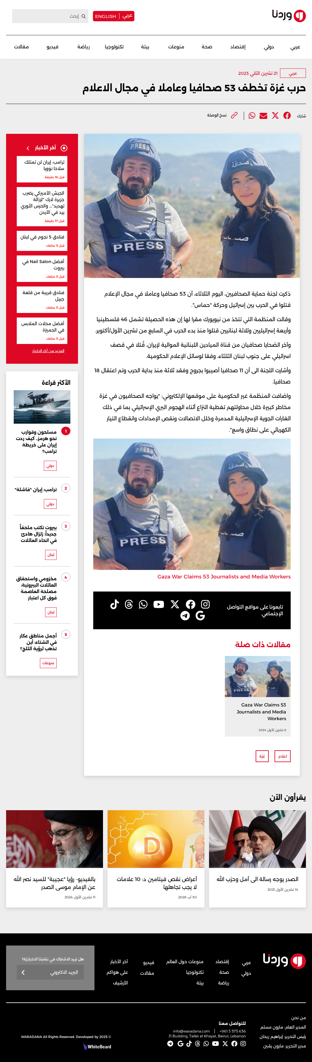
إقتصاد (238, 47)
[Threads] (129, 604)
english (105, 16)
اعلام (282, 756)
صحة (207, 47)
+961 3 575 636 (233, 1031)
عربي (127, 15)
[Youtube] (158, 604)
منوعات (176, 47)
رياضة (83, 47)
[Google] (200, 615)
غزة (262, 756)
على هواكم (117, 972)
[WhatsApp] (143, 604)
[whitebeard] (96, 1047)
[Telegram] (185, 615)
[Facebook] (287, 116)
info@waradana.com (191, 1031)
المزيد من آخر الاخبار (48, 351)
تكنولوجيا (114, 47)
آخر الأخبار (119, 961)
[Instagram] (205, 604)
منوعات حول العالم (185, 961)
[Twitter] (275, 116)
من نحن (298, 1017)
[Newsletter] (23, 972)
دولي (269, 47)
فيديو (52, 47)
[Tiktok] (114, 604)
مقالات (21, 47)
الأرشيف (120, 983)
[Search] (84, 16)
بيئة (145, 47)
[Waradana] (289, 16)
